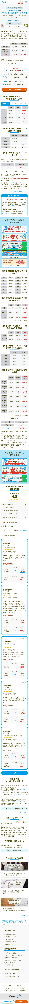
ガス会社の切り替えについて (12, 974)
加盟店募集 (23, 991)
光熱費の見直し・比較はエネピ (7, 920)
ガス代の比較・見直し (10, 953)
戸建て (6, 77)
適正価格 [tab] (14, 103)
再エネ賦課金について (10, 942)
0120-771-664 (8, 1002)
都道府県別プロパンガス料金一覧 (9, 921)
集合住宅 (16, 77)
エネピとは (11, 985)
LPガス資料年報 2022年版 (15, 801)
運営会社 (19, 985)
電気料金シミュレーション (11, 937)
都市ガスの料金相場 (9, 962)
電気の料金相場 (8, 939)
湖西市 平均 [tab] (6, 103)
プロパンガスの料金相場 (11, 958)
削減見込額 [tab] (23, 103)
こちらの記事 (16, 794)
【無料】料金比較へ (14, 89)
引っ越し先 (20, 84)
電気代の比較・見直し (10, 934)
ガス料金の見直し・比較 (21, 920)
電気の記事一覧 (8, 944)
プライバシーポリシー (11, 988)
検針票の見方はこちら (20, 191)
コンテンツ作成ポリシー (10, 991)
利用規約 (22, 988)
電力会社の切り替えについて (12, 976)
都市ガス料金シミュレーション (12, 960)
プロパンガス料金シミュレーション (13, 955)
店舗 (25, 77)
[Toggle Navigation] (26, 2)
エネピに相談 (15, 206)
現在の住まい (8, 84)
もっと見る (14, 773)
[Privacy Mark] (19, 996)
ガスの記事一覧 (8, 965)
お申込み (21, 1002)
